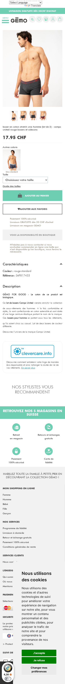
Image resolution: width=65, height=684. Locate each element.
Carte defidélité (48, 460)
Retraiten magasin (16, 436)
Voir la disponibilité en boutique (32, 234)
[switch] (8, 679)
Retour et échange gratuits (17, 537)
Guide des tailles (12, 186)
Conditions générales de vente (19, 546)
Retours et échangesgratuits (49, 436)
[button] (32, 265)
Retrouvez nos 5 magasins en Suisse (32, 412)
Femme (6, 494)
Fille (5, 508)
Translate (36, 5)
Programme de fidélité (15, 528)
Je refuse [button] (39, 660)
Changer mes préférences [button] (39, 669)
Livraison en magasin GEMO (25, 225)
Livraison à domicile (13, 532)
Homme (7, 499)
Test (23, 186)
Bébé (5, 504)
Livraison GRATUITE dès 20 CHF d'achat (31, 222)
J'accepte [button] (39, 652)
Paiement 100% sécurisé (23, 218)
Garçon (7, 513)
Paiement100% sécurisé (16, 460)
